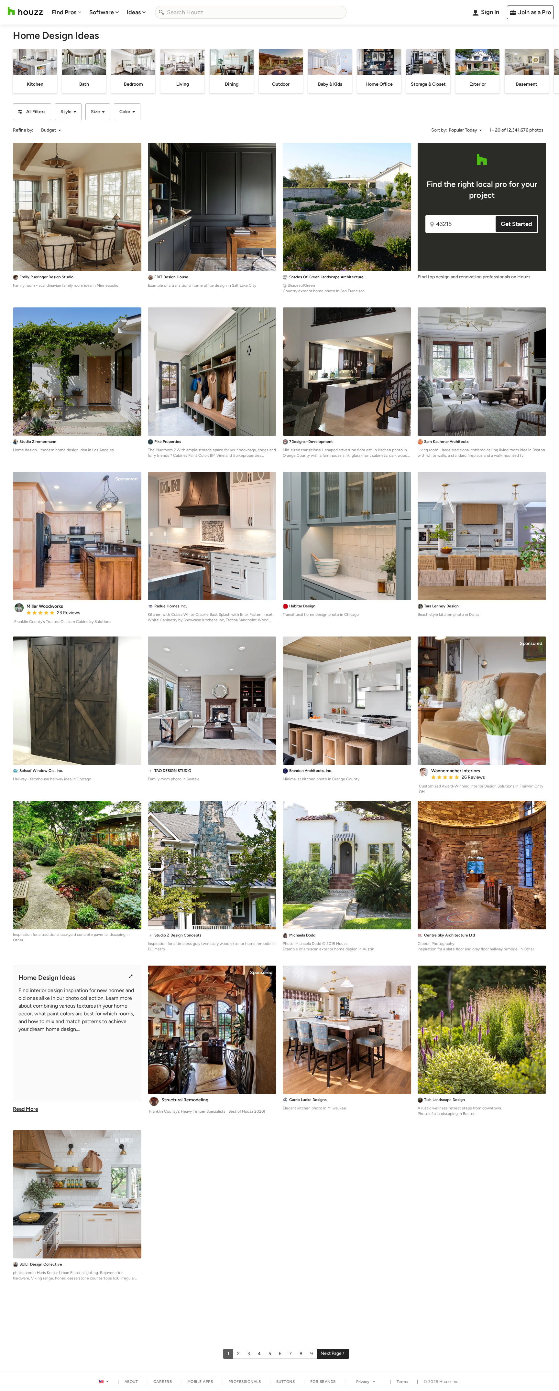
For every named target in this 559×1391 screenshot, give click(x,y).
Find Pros (64, 12)
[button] (32, 111)
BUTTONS (285, 1381)
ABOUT (131, 1381)
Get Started (516, 224)
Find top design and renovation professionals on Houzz (474, 277)
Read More (25, 1109)
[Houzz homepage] (25, 11)
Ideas (134, 12)
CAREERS (162, 1381)
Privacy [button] (362, 1381)
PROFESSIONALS (244, 1381)
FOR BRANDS (323, 1381)
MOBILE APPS (200, 1381)
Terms (403, 1381)
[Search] (161, 12)
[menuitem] (66, 12)
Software (101, 12)
